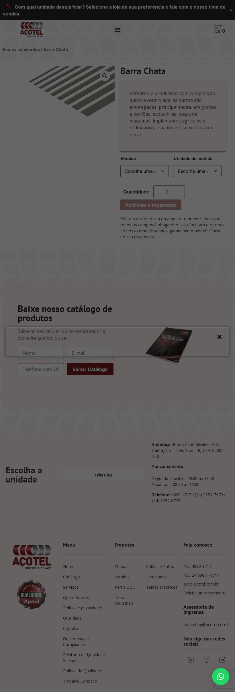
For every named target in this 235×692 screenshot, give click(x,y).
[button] (220, 676)
